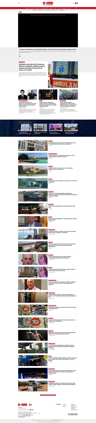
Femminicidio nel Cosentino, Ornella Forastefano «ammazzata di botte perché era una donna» (59, 257)
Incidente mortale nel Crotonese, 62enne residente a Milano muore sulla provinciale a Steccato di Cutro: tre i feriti (32, 67)
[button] (19, 53)
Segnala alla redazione (38, 420)
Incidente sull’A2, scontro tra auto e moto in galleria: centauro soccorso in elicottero (60, 168)
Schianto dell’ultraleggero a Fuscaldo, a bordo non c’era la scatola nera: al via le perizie (61, 320)
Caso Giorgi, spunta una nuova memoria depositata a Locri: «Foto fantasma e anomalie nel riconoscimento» (62, 143)
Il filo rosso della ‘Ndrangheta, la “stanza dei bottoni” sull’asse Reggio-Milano (62, 219)
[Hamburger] (18, 3)
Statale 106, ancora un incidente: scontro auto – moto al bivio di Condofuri (62, 181)
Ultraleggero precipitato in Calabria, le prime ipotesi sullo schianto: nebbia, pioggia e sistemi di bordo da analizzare (61, 383)
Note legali (49, 420)
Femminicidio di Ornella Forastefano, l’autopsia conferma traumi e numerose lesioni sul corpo (61, 270)
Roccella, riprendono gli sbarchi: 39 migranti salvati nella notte (61, 206)
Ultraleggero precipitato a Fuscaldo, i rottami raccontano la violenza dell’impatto (62, 308)
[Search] (76, 8)
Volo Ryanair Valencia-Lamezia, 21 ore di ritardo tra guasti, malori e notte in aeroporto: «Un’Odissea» (62, 232)
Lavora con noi (62, 420)
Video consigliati (23, 121)
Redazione (32, 420)
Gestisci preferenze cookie (56, 420)
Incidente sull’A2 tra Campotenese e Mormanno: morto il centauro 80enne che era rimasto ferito (61, 156)
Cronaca (50, 179)
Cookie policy (45, 420)
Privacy (42, 420)
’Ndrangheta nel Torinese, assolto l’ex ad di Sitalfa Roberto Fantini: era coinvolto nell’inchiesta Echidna (62, 333)
